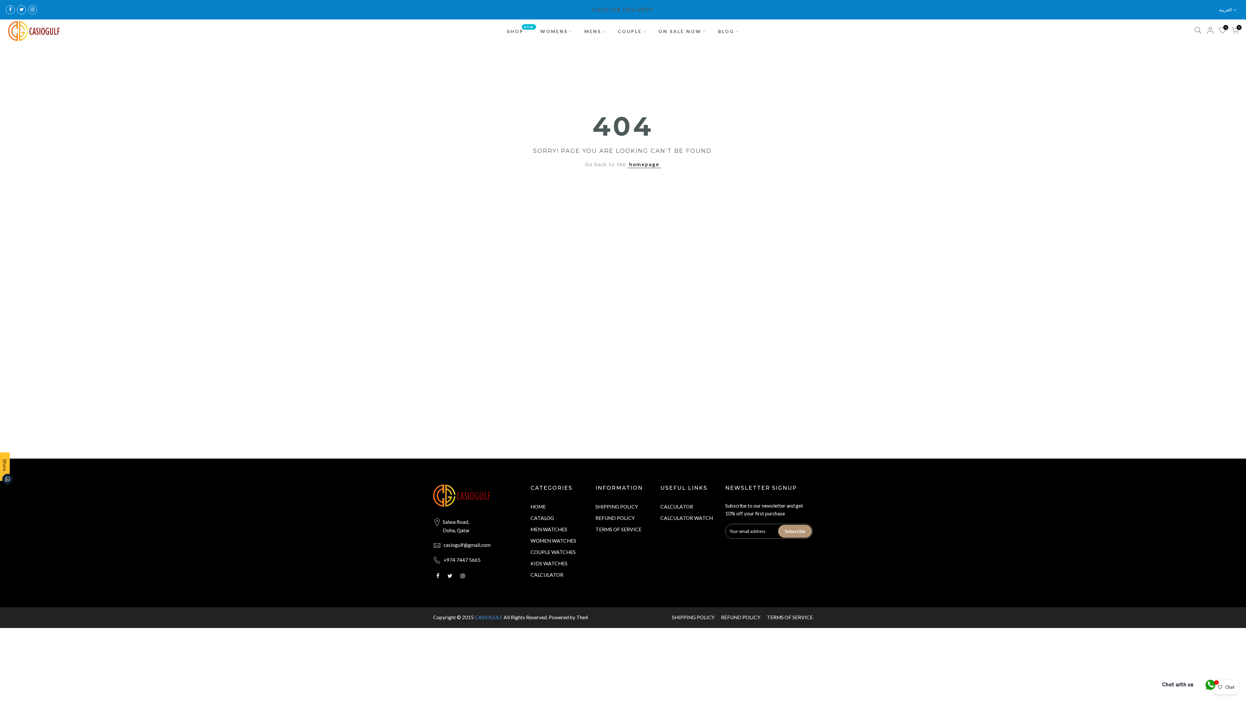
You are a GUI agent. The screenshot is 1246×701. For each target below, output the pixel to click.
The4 (582, 617)
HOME (538, 507)
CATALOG (542, 518)
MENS (592, 31)
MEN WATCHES (549, 529)
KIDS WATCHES (549, 563)
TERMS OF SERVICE (618, 529)
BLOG (726, 31)
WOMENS (554, 31)
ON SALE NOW (680, 31)
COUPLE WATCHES (553, 552)
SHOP (520, 29)
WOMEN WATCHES (553, 541)
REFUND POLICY (615, 518)
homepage (644, 164)
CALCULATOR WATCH (686, 518)
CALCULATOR (547, 575)
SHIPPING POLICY (616, 507)
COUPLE (630, 31)
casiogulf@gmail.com (467, 545)
